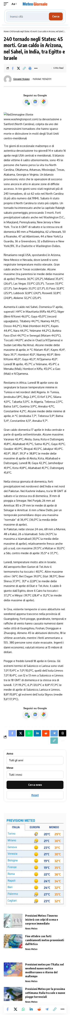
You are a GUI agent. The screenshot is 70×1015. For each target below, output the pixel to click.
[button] (7, 3)
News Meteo (31, 928)
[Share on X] (18, 68)
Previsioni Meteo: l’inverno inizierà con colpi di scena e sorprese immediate (41, 919)
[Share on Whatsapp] (23, 1009)
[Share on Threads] (62, 733)
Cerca (55, 16)
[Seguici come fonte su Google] (26, 101)
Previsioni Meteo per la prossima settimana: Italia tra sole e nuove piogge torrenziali (45, 992)
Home (6, 31)
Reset (35, 795)
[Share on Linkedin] (31, 1009)
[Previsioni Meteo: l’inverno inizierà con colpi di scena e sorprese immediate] (13, 921)
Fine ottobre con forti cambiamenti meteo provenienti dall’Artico (44, 940)
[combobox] (28, 16)
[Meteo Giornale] (35, 3)
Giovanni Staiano (21, 79)
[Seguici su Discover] (43, 101)
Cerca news (35, 784)
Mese (10, 767)
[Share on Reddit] (39, 1009)
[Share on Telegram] (47, 1009)
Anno (10, 753)
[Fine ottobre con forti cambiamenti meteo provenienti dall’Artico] (13, 941)
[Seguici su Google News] (35, 101)
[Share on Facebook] (12, 68)
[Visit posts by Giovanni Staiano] (8, 79)
